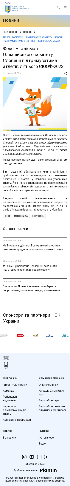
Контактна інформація (17, 419)
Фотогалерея (47, 437)
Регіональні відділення (10, 398)
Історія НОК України (15, 384)
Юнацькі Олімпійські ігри (51, 392)
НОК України (10, 31)
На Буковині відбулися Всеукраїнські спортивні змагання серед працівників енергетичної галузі (33, 247)
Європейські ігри (49, 400)
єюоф (7, 216)
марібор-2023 (21, 216)
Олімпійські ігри (48, 384)
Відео (42, 443)
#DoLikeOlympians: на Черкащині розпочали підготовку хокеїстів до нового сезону (30, 267)
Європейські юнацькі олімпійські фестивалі (52, 408)
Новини (27, 31)
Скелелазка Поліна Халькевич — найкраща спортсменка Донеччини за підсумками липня (31, 288)
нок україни (38, 216)
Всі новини (9, 437)
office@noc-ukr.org (35, 464)
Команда (8, 390)
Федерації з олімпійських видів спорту (14, 410)
